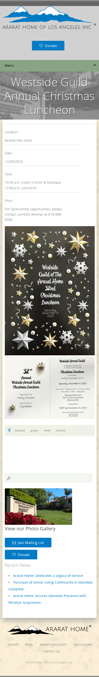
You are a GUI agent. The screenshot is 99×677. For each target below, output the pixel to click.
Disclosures (83, 645)
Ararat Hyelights (53, 645)
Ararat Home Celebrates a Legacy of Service (48, 575)
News (29, 645)
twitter (47, 430)
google (34, 430)
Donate (50, 45)
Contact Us (51, 651)
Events (13, 645)
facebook (20, 430)
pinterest (60, 430)
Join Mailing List (30, 542)
